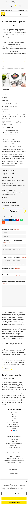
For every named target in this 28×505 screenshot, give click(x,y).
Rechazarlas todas (14, 498)
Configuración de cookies (14, 493)
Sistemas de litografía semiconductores (14, 460)
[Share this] (7, 220)
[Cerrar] (26, 481)
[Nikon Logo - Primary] (3, 14)
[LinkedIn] (14, 430)
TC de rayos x (14, 439)
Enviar (7, 368)
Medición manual (14, 445)
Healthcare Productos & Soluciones (14, 458)
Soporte (14, 418)
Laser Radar (14, 441)
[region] (14, 492)
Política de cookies (14, 473)
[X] (16, 431)
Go (11, 6)
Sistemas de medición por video (14, 443)
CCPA (14, 477)
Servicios (14, 416)
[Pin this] (17, 220)
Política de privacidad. (18, 324)
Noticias (14, 420)
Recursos (14, 414)
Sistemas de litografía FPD (14, 462)
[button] (21, 14)
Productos (14, 412)
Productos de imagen (14, 456)
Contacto (14, 428)
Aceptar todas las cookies (14, 502)
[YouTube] (11, 430)
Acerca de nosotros (14, 424)
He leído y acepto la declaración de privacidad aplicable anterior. (13, 344)
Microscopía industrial (14, 447)
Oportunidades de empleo (14, 426)
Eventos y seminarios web (14, 422)
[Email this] (3, 220)
